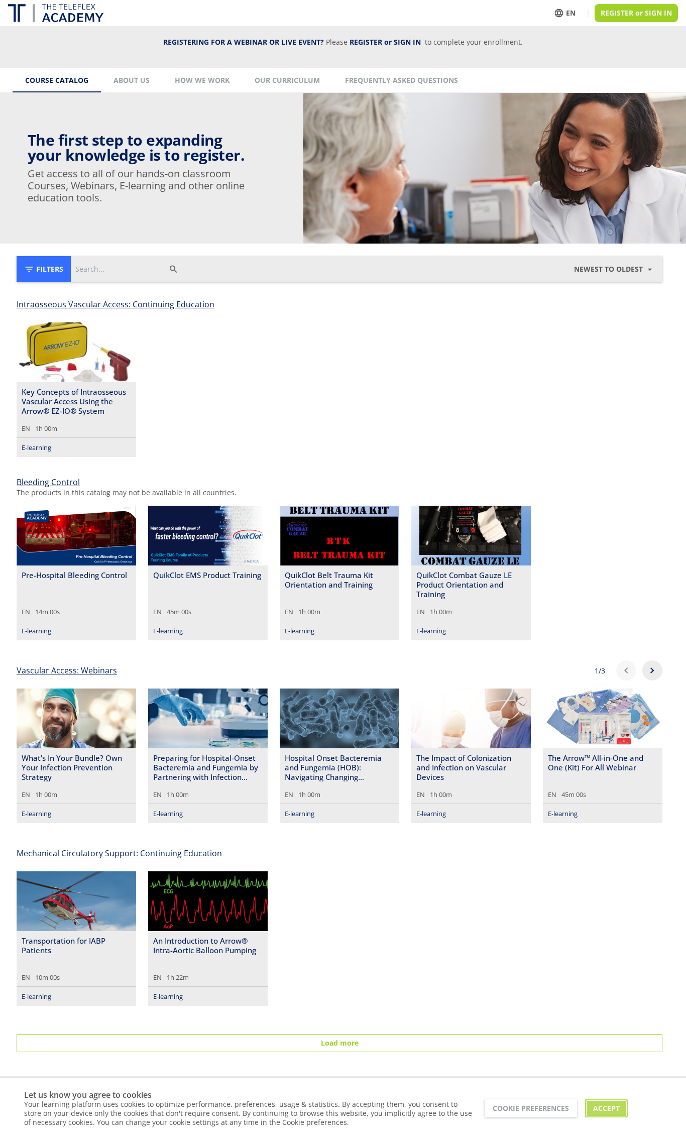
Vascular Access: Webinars (67, 670)
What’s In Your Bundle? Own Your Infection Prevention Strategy (72, 767)
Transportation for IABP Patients (63, 945)
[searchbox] (119, 269)
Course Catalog (56, 80)
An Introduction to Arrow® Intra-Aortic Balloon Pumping (204, 945)
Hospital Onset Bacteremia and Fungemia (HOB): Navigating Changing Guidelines (333, 767)
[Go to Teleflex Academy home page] (55, 13)
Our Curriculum (287, 80)
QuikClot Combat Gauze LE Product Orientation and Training (464, 585)
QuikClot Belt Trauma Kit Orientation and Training (329, 580)
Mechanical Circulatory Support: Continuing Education (119, 853)
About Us (131, 80)
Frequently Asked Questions (401, 80)
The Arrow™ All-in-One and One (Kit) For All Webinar (595, 762)
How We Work (202, 80)
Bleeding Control (48, 482)
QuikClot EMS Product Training (207, 575)
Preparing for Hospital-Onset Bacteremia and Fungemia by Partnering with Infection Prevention (205, 767)
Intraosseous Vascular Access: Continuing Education (115, 304)
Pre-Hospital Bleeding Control (74, 575)
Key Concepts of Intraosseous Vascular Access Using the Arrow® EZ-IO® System (74, 401)
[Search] (173, 269)
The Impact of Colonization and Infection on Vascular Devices (463, 767)
